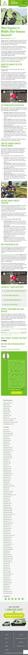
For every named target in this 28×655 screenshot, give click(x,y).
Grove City (7, 479)
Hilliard (6, 487)
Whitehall (7, 588)
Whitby (6, 586)
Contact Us (20, 642)
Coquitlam (7, 457)
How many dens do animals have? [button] (12, 300)
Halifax (6, 482)
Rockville (7, 551)
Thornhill (7, 568)
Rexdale (6, 545)
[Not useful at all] (1, 346)
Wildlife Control (17, 332)
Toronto (6, 572)
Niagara (6, 521)
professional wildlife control (9, 254)
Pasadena (7, 533)
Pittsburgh (7, 542)
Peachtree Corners (9, 535)
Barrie (6, 442)
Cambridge (7, 452)
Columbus (7, 456)
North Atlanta (8, 523)
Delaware (7, 461)
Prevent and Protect (9, 418)
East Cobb (7, 468)
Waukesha (11, 332)
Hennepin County (8, 486)
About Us (7, 638)
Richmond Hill (8, 549)
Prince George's (8, 544)
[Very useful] (5, 346)
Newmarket (7, 519)
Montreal (7, 515)
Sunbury (6, 567)
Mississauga (7, 512)
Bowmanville (7, 447)
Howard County (8, 491)
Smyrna (6, 563)
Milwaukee (7, 508)
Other (6, 417)
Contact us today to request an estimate (10, 329)
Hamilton (7, 484)
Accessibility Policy (21, 646)
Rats (6, 413)
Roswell (6, 552)
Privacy (6, 646)
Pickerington (7, 540)
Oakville (6, 526)
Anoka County (8, 435)
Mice (6, 404)
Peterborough (8, 537)
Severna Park (8, 559)
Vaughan (7, 575)
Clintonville (7, 454)
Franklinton (7, 475)
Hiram (6, 489)
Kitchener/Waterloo (9, 494)
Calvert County (8, 450)
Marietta (6, 505)
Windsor (6, 589)
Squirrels (7, 406)
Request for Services (14, 615)
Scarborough (7, 558)
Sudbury (6, 565)
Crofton (6, 459)
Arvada (6, 438)
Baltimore (7, 440)
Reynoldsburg (8, 547)
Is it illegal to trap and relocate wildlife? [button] (15, 291)
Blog (7, 332)
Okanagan (7, 528)
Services (21, 634)
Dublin (6, 464)
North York (7, 524)
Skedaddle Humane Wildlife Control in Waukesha (12, 60)
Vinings (6, 577)
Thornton (7, 570)
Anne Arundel (8, 433)
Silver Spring (7, 561)
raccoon (21, 207)
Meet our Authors (17, 392)
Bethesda (7, 443)
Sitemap (6, 649)
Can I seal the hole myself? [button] (11, 304)
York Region (7, 593)
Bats (6, 408)
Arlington (7, 436)
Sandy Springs (8, 556)
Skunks (6, 411)
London (6, 500)
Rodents (6, 415)
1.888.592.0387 (14, 3)
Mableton (7, 501)
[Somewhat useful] (2, 346)
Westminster (7, 582)
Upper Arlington (8, 574)
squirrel (3, 208)
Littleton (6, 498)
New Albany (7, 517)
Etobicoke (7, 471)
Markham (7, 507)
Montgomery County (9, 514)
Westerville (7, 581)
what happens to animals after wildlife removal (11, 333)
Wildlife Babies (8, 424)
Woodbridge (7, 591)
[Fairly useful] (4, 346)
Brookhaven (7, 449)
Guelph (6, 480)
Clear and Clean (8, 420)
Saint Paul (7, 554)
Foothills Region (8, 473)
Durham (6, 466)
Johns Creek (7, 493)
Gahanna (7, 477)
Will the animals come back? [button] (11, 295)
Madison (7, 503)
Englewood (7, 470)
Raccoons (7, 402)
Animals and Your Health (10, 422)
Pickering (7, 538)
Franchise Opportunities (20, 638)
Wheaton (7, 584)
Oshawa (6, 530)
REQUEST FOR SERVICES (22, 5)
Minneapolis (7, 510)
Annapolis (7, 431)
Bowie (6, 445)
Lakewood (7, 496)
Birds (6, 410)
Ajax (6, 429)
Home (7, 634)
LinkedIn (22, 389)
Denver (6, 463)
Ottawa (6, 531)
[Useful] (3, 346)
